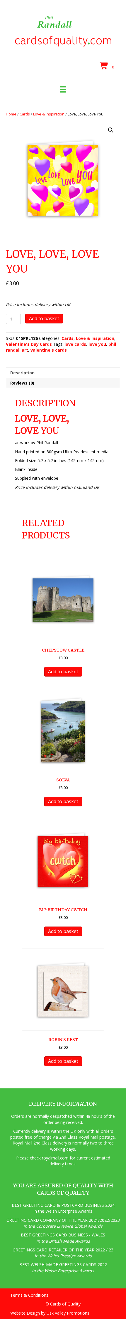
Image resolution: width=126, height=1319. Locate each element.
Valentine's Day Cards (29, 344)
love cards (75, 344)
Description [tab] (22, 372)
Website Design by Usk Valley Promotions (49, 1313)
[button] (110, 130)
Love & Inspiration (48, 114)
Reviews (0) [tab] (22, 383)
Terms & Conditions (29, 1295)
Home (11, 114)
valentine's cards (48, 350)
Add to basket (44, 318)
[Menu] (63, 89)
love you (97, 344)
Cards (25, 114)
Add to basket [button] (63, 671)
